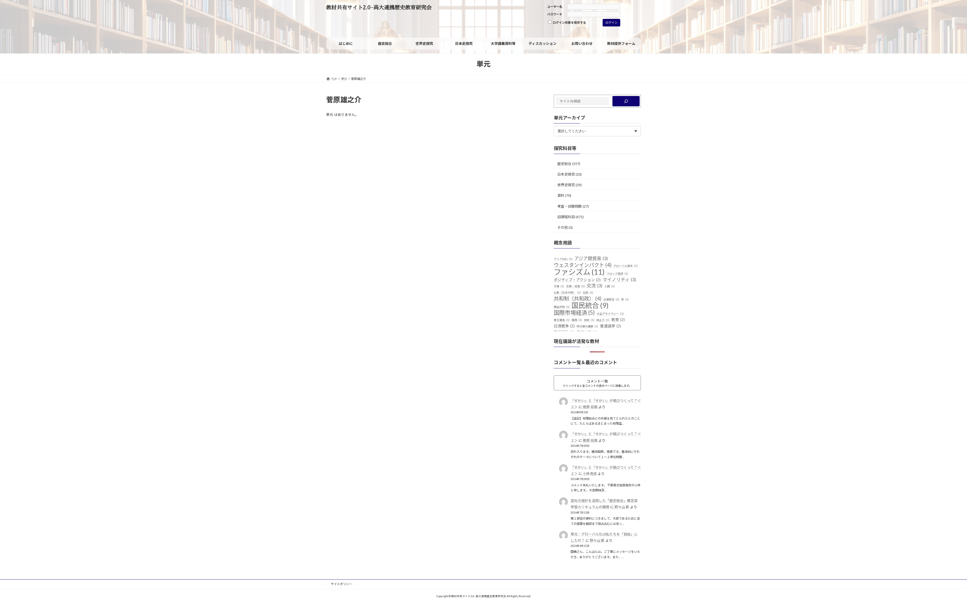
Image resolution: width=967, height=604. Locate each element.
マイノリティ (619, 279)
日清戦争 (564, 326)
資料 (560, 195)
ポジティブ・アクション (577, 279)
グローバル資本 (625, 265)
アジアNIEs (563, 259)
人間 (609, 286)
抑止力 (602, 320)
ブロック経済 (617, 273)
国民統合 (590, 305)
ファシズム (579, 272)
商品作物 (562, 306)
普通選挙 (610, 326)
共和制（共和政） (577, 298)
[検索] (626, 101)
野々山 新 (621, 507)
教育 (618, 319)
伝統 (588, 292)
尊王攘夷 (562, 320)
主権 (559, 286)
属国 (577, 320)
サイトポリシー (341, 584)
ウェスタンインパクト (582, 265)
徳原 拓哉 (590, 407)
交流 (594, 285)
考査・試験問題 (569, 206)
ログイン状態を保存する (569, 22)
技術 (589, 320)
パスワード (554, 14)
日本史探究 (566, 174)
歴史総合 (564, 164)
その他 (562, 227)
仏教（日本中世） (567, 292)
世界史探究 (566, 185)
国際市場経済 (574, 313)
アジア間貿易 (591, 258)
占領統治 (611, 299)
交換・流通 (575, 286)
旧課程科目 (566, 217)
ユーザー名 (554, 7)
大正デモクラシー (610, 313)
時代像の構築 (587, 326)
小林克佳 (590, 473)
